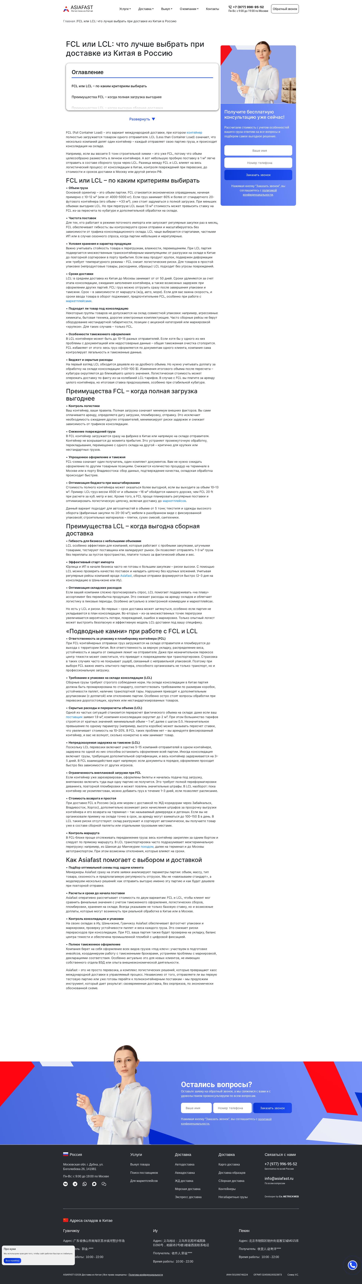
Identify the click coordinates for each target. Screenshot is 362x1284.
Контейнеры (227, 1189)
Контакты (212, 9)
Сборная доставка (231, 1180)
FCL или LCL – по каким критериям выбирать (109, 86)
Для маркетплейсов (144, 1180)
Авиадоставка (185, 1172)
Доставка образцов (232, 1172)
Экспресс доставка (188, 1197)
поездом (147, 846)
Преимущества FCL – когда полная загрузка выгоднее (117, 97)
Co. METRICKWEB (289, 1196)
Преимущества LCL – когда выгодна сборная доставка (117, 108)
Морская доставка (187, 1189)
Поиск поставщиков (144, 1172)
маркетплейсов (174, 501)
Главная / (70, 21)
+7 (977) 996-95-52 (248, 7)
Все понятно (12, 1260)
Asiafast (126, 575)
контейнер (194, 132)
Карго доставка (229, 1164)
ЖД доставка (184, 1180)
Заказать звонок (258, 175)
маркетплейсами (78, 301)
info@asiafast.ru (279, 1178)
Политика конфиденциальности (146, 1274)
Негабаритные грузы (233, 1197)
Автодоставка (184, 1164)
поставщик (74, 717)
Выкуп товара (140, 1164)
